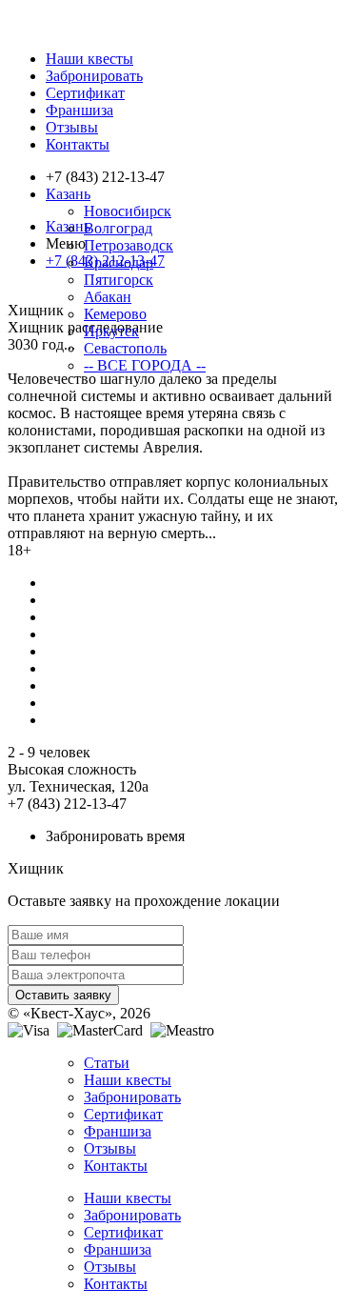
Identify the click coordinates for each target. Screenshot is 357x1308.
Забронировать (94, 76)
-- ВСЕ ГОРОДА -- (145, 365)
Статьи (106, 1063)
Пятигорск (118, 280)
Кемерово (115, 314)
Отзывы (72, 127)
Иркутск (111, 331)
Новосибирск (127, 211)
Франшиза (79, 110)
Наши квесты (89, 58)
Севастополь (125, 348)
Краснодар (118, 262)
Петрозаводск (128, 245)
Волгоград (118, 228)
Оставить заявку (63, 995)
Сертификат (85, 93)
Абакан (107, 297)
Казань (68, 194)
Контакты (77, 144)
